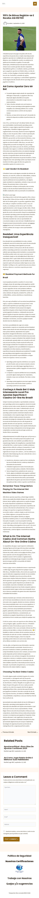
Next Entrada (33, 732)
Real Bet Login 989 (9, 751)
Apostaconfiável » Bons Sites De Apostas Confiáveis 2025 (19, 747)
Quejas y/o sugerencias (19, 883)
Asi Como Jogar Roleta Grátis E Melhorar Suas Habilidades (18, 758)
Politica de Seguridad (19, 855)
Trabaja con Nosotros (20, 878)
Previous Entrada (7, 732)
